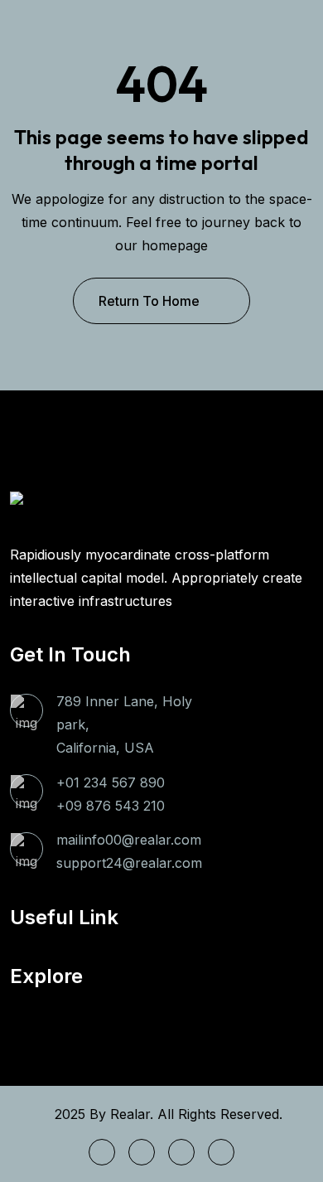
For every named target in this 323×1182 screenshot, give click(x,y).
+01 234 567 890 (110, 782)
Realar (130, 1114)
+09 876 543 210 (110, 805)
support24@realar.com (129, 863)
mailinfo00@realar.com (128, 839)
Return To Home (149, 301)
